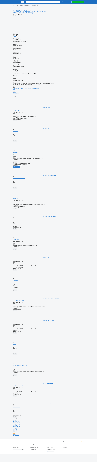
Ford (15, 88)
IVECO (19, 88)
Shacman (31, 88)
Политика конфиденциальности (35, 445)
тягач (15, 36)
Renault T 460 (15, 198)
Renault (14, 344)
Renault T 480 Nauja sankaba (18, 322)
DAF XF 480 (15, 259)
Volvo (39, 88)
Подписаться (16, 166)
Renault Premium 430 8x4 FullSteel (19, 219)
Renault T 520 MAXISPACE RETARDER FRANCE (21, 11)
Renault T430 (15, 152)
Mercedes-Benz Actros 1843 (18, 385)
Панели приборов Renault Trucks (29, 98)
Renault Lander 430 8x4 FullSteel (19, 178)
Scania (29, 88)
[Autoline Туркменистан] (16, 2)
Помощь (14, 445)
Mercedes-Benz (25, 88)
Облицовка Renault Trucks (48, 98)
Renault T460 (15, 12)
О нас (14, 444)
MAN (21, 88)
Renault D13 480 (16, 110)
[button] (14, 120)
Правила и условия (33, 444)
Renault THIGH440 (16, 407)
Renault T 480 (15, 131)
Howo (17, 88)
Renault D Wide (15, 10)
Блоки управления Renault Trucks (18, 98)
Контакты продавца (16, 447)
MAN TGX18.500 (16, 280)
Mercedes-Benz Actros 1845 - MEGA (20, 365)
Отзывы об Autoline (33, 449)
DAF (13, 88)
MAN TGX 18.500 (16, 239)
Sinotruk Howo (35, 88)
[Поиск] (27, 2)
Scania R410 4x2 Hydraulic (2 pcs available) (21, 300)
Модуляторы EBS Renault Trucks (67, 98)
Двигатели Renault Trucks (39, 98)
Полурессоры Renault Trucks (57, 98)
